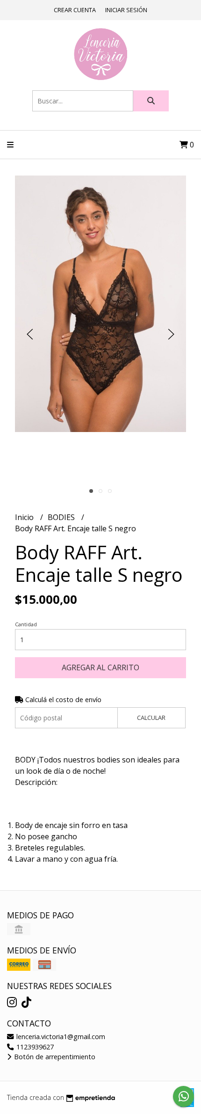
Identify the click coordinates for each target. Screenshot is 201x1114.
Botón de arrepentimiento (53, 1056)
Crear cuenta (75, 10)
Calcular (151, 717)
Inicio (25, 517)
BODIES (62, 517)
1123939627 (34, 1046)
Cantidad (26, 624)
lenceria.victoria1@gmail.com (59, 1036)
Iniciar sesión (126, 10)
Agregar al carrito (100, 667)
